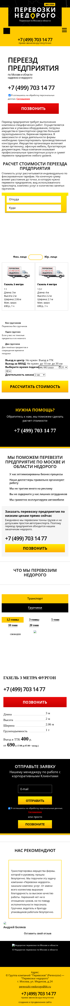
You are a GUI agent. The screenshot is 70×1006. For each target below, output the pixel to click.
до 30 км (57, 363)
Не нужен (32, 360)
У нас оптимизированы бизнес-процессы (36, 474)
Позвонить (9, 31)
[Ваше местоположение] (58, 199)
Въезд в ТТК (46, 360)
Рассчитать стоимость (35, 386)
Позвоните (35, 824)
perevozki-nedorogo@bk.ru (35, 986)
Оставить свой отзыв (37, 933)
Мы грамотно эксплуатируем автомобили (37, 499)
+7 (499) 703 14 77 (35, 39)
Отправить (35, 801)
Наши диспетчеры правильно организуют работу (37, 481)
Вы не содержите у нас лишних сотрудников (38, 494)
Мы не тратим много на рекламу (31, 488)
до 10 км (45, 363)
